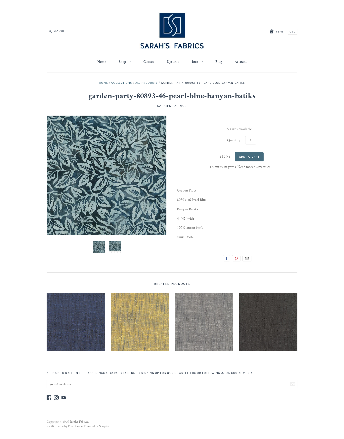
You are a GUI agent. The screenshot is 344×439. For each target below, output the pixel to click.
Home (101, 62)
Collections (121, 82)
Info (195, 62)
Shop (123, 62)
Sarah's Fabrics (172, 106)
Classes (148, 62)
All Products (146, 82)
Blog (218, 62)
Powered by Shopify (96, 426)
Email (246, 258)
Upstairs (173, 62)
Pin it (236, 258)
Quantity (233, 140)
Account (241, 62)
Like (226, 258)
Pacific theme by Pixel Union (65, 426)
